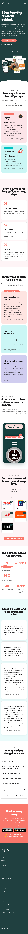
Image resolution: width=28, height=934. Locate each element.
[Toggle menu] (25, 3)
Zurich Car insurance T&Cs (8, 912)
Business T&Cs (5, 909)
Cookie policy (4, 917)
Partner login (4, 894)
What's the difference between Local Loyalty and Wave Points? (13, 767)
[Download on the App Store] (7, 830)
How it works (4, 881)
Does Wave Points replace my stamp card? (13, 790)
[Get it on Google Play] (20, 830)
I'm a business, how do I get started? (13, 796)
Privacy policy (5, 904)
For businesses (8, 44)
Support (3, 868)
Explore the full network (13, 538)
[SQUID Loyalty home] (5, 3)
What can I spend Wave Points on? (12, 778)
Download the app (9, 40)
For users (3, 875)
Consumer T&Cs (5, 907)
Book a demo (4, 896)
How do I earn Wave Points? (10, 773)
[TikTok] (5, 928)
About (3, 860)
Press (2, 862)
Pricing (3, 891)
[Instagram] (2, 928)
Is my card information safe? (10, 783)
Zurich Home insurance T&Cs (9, 915)
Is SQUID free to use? (8, 761)
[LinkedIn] (7, 928)
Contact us (4, 865)
